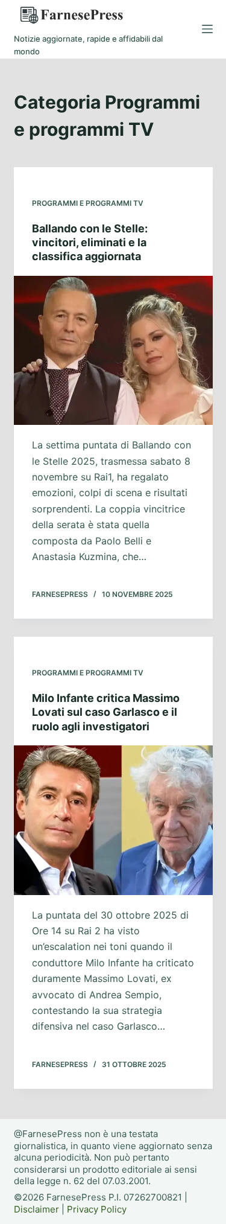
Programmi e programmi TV (87, 203)
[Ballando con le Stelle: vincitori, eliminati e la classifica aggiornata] (113, 351)
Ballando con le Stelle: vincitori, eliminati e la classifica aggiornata (90, 242)
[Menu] (207, 29)
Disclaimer (36, 1209)
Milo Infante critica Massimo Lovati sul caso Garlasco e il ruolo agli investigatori (106, 712)
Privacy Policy (97, 1209)
